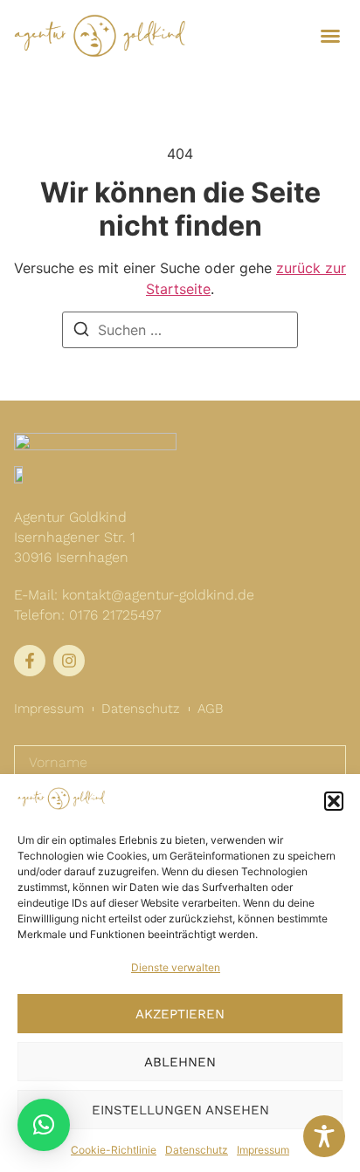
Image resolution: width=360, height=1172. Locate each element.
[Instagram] (69, 660)
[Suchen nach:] (180, 330)
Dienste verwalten (175, 967)
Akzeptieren (180, 1014)
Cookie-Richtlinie (113, 1149)
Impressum (263, 1149)
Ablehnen (180, 1062)
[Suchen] (81, 330)
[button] (334, 801)
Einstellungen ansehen (180, 1110)
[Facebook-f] (29, 660)
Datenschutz (196, 1149)
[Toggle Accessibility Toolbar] (324, 1136)
